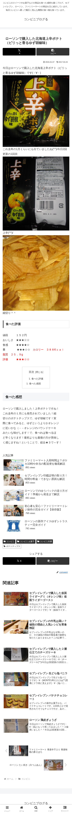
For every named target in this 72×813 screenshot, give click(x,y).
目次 (31, 371)
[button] (52, 51)
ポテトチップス (13, 546)
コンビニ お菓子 (27, 541)
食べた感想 (35, 383)
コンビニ (10, 541)
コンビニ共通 (46, 541)
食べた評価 (37, 378)
